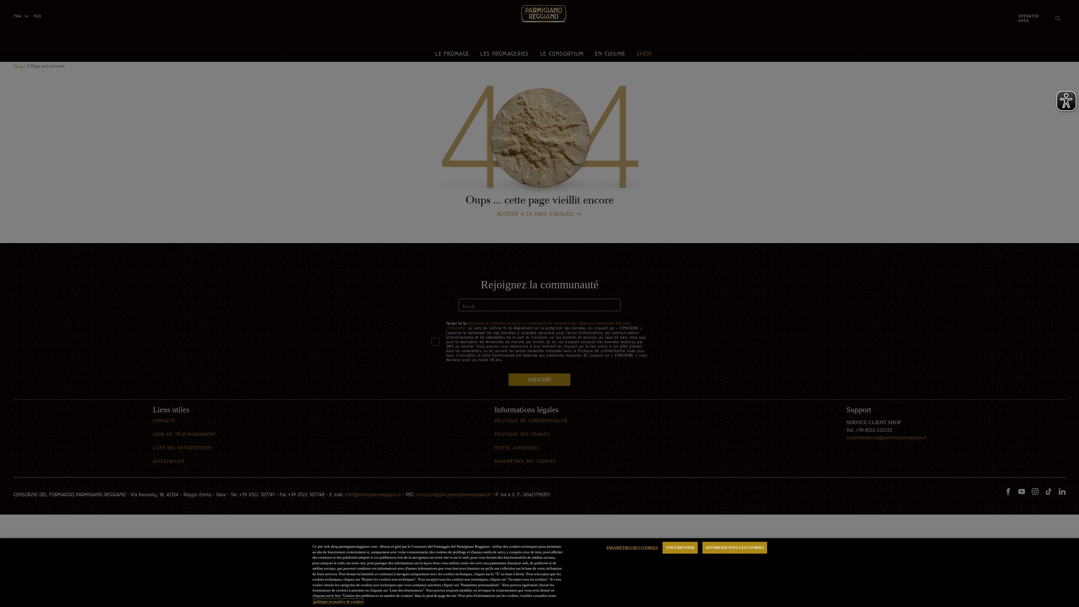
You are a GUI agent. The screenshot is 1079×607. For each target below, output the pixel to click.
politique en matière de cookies (338, 601)
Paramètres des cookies (632, 547)
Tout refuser (680, 547)
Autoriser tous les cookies (735, 547)
